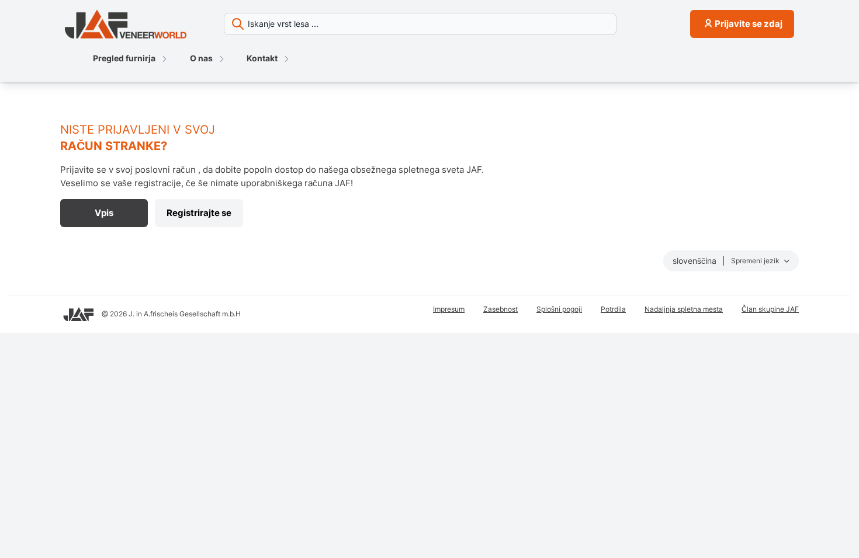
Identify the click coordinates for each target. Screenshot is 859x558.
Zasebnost (500, 309)
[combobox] (452, 24)
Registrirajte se (199, 212)
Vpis (104, 212)
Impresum (449, 309)
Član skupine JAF (770, 309)
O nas (201, 58)
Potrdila (613, 309)
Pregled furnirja (124, 58)
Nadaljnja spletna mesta (684, 309)
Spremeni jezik (756, 260)
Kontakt (262, 58)
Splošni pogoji (559, 309)
